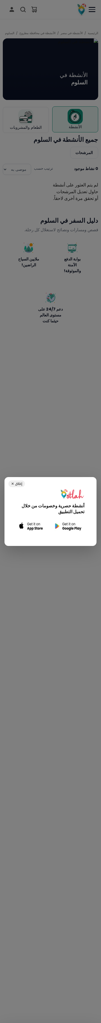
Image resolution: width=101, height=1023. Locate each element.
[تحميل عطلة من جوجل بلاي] (67, 526)
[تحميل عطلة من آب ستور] (31, 526)
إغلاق (16, 483)
